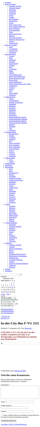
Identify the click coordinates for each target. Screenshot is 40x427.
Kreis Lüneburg (14, 145)
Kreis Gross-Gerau (15, 25)
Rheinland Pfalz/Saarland (17, 254)
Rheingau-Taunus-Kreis (17, 39)
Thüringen (12, 265)
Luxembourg (13, 49)
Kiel (10, 141)
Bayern (11, 250)
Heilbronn (12, 106)
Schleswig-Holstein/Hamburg (18, 263)
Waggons (12, 267)
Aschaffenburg (14, 101)
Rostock (11, 152)
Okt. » (8, 294)
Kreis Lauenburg (14, 143)
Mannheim (12, 110)
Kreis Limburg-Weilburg (17, 26)
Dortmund (12, 60)
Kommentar (5, 385)
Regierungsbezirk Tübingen (18, 123)
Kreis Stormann (14, 149)
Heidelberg (12, 104)
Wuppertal (12, 95)
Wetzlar (11, 41)
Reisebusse (8, 165)
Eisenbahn (8, 243)
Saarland (12, 88)
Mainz (11, 71)
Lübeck (11, 150)
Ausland (11, 247)
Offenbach (12, 14)
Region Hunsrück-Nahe (17, 78)
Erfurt (11, 160)
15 (12, 287)
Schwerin (12, 154)
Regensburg (13, 115)
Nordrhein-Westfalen (16, 260)
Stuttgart (11, 125)
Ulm (10, 128)
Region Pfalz (13, 80)
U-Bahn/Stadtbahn (11, 223)
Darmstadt (12, 12)
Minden (11, 73)
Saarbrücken (13, 86)
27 (8, 292)
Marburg (12, 36)
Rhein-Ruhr (13, 217)
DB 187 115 (6, 316)
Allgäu (11, 99)
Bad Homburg (13, 19)
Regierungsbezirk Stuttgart (17, 121)
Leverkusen (13, 69)
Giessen (11, 17)
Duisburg (12, 62)
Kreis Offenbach (14, 28)
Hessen (11, 252)
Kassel (11, 23)
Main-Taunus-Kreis (15, 38)
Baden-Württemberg (15, 249)
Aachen (11, 56)
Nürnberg (12, 112)
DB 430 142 (5, 318)
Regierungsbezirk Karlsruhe (18, 119)
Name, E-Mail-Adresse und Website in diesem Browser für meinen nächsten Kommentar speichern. (20, 416)
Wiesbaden (12, 10)
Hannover (12, 208)
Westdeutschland (10, 54)
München (12, 210)
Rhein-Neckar (13, 215)
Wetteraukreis (13, 43)
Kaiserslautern (13, 63)
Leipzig (11, 162)
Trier (10, 91)
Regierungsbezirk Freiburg (17, 117)
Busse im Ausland (11, 45)
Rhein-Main (13, 213)
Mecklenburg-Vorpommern (18, 256)
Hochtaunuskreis (14, 30)
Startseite (8, 2)
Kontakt (7, 269)
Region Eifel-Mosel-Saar (17, 76)
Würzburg (12, 130)
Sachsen (11, 262)
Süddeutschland (10, 97)
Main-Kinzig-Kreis (15, 34)
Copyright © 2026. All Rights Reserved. (14, 424)
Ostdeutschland (10, 158)
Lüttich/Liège (13, 51)
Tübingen (12, 126)
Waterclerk (28, 328)
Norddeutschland (10, 132)
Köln (10, 67)
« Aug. (3, 294)
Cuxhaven (12, 138)
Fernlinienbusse (10, 163)
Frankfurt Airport (14, 8)
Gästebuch (8, 271)
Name (3, 402)
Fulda (11, 32)
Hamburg (12, 139)
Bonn (11, 58)
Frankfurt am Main (15, 6)
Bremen (11, 136)
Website (3, 411)
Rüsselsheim (13, 21)
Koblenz (12, 65)
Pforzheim (12, 113)
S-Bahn (7, 204)
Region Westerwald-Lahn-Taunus (20, 84)
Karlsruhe (12, 108)
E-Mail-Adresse (6, 405)
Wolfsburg (12, 156)
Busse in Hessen (10, 4)
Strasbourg (12, 52)
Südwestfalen (13, 93)
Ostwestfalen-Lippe (15, 75)
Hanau (11, 15)
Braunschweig (13, 134)
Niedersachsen (13, 258)
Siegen (11, 89)
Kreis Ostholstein (14, 147)
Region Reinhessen (15, 82)
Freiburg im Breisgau (16, 102)
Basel (11, 47)
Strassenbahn (9, 167)
